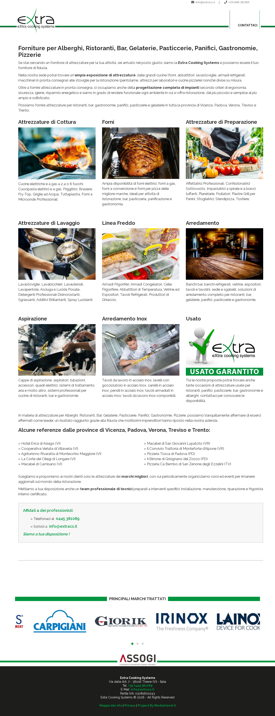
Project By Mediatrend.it (157, 705)
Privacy (130, 705)
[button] (132, 644)
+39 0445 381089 (238, 2)
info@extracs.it (205, 2)
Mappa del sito (110, 705)
